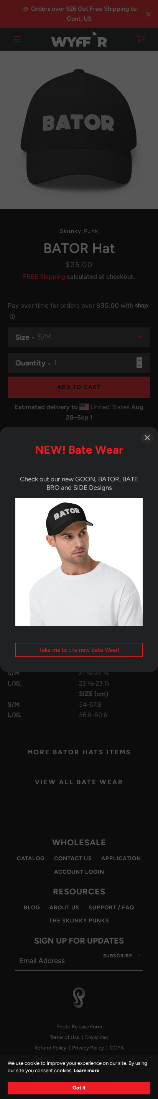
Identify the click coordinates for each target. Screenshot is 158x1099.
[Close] (147, 437)
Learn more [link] (86, 1070)
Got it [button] (79, 1088)
